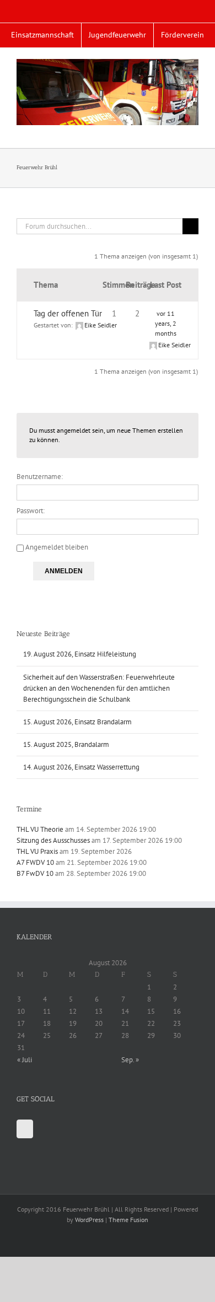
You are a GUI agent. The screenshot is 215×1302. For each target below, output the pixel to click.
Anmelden (64, 571)
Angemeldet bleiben (56, 547)
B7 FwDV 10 (35, 873)
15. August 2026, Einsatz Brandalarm (77, 722)
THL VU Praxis (37, 851)
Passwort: (31, 510)
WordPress (89, 1219)
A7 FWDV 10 (35, 862)
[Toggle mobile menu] (194, 131)
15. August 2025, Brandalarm (66, 744)
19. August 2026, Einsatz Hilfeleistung (79, 654)
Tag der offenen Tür (68, 313)
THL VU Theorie (40, 829)
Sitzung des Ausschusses (53, 840)
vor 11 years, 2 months (165, 323)
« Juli (24, 1059)
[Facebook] (25, 1129)
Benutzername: (40, 476)
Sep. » (130, 1059)
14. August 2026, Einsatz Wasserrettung (81, 767)
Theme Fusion (128, 1219)
